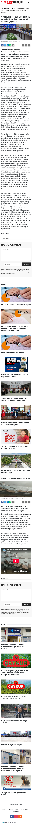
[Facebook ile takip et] (12, 816)
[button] (23, 45)
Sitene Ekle (16, 811)
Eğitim (13, 8)
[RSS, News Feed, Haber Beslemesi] (20, 816)
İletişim (17, 809)
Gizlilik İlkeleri (24, 809)
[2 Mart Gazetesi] (12, 2)
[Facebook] (2, 45)
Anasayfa (6, 8)
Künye (11, 809)
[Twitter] (5, 45)
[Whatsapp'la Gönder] (10, 45)
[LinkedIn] (8, 45)
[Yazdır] (13, 45)
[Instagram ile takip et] (16, 816)
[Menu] (29, 2)
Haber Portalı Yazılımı (10, 822)
